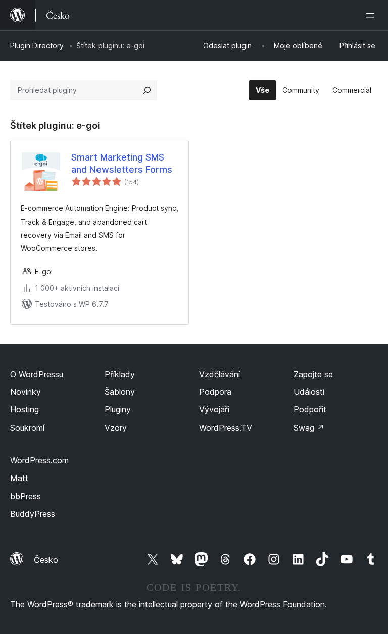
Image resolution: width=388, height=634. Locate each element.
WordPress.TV (225, 427)
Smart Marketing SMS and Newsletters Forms (121, 163)
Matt (19, 478)
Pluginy (118, 409)
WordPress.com (39, 460)
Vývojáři (214, 409)
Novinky (25, 392)
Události (309, 392)
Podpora (215, 392)
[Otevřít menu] (372, 15)
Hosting (24, 409)
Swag (309, 427)
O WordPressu (36, 374)
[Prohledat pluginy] (147, 90)
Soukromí (27, 427)
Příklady (120, 374)
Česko (46, 560)
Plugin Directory (37, 45)
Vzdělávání (219, 374)
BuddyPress (32, 514)
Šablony (120, 392)
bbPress (25, 496)
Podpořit (310, 409)
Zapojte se (313, 374)
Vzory (116, 427)
